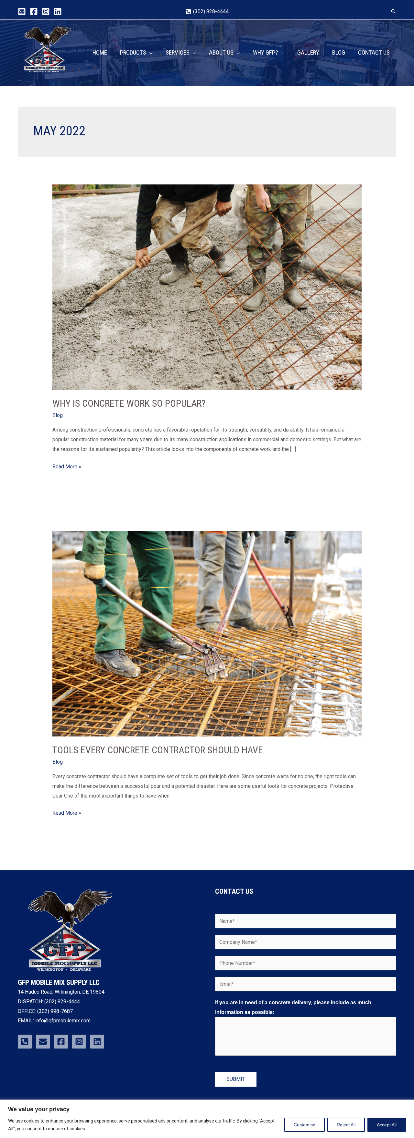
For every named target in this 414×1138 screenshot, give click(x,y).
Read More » (66, 466)
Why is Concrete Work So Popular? (128, 403)
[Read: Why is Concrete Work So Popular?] (207, 287)
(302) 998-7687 (54, 1011)
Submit (235, 1079)
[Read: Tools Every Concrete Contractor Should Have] (207, 633)
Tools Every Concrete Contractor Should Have (157, 750)
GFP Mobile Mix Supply (44, 77)
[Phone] (25, 1042)
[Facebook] (34, 11)
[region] (207, 1119)
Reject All (346, 1124)
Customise (304, 1124)
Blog (57, 415)
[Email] (22, 11)
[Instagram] (46, 11)
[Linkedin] (58, 11)
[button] (393, 11)
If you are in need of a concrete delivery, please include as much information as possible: (293, 1007)
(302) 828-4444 (62, 1001)
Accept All (387, 1124)
